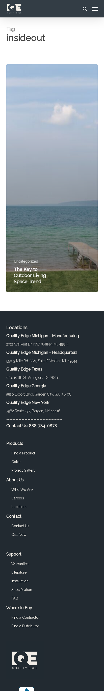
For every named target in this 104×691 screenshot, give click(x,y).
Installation (20, 581)
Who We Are (22, 490)
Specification (21, 590)
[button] (95, 8)
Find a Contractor (25, 617)
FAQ (14, 598)
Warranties (20, 564)
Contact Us (20, 526)
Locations (19, 507)
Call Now (18, 535)
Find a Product (23, 453)
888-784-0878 (43, 425)
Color (16, 462)
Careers (17, 498)
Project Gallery (23, 470)
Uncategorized (26, 261)
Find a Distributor (25, 626)
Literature (19, 572)
